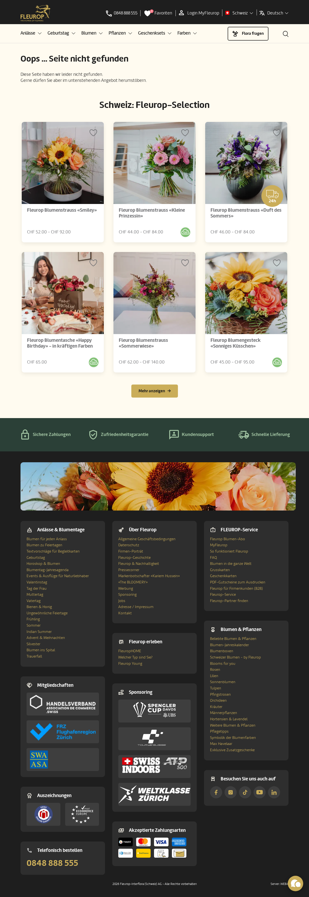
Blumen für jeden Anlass (47, 539)
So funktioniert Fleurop (229, 551)
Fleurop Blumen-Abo (227, 539)
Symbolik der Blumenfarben (233, 738)
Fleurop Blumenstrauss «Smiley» (62, 210)
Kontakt (125, 613)
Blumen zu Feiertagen (44, 545)
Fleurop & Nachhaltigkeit (138, 563)
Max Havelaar (221, 744)
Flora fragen (253, 33)
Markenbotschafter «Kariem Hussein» (149, 576)
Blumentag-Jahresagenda (48, 570)
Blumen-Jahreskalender (229, 645)
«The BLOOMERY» (133, 582)
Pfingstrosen (220, 694)
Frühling (33, 619)
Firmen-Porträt (130, 551)
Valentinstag (37, 582)
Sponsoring (127, 594)
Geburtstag (36, 557)
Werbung (125, 588)
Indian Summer (39, 632)
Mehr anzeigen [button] (152, 390)
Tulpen (215, 688)
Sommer (34, 625)
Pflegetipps (219, 731)
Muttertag (35, 594)
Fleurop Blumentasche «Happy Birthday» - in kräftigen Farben (60, 343)
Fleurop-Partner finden (229, 601)
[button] (31, 33)
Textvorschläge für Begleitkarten (53, 551)
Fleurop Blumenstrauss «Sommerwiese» (143, 343)
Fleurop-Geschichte (134, 557)
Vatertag (34, 601)
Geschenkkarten (223, 576)
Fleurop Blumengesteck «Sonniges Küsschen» (236, 343)
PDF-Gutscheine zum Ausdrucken (237, 582)
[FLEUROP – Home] (35, 13)
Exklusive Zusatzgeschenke (232, 750)
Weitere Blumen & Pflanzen (232, 725)
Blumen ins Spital (41, 650)
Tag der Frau (37, 588)
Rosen (215, 669)
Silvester (33, 644)
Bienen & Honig (39, 607)
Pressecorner (128, 570)
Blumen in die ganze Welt (231, 563)
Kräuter (216, 707)
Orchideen (218, 700)
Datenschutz (128, 545)
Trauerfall (34, 656)
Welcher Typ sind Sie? (135, 657)
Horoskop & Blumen (43, 563)
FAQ (213, 557)
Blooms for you (222, 663)
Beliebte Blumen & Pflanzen (233, 639)
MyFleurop (218, 545)
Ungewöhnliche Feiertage (47, 613)
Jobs (121, 601)
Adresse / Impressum (136, 607)
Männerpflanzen (223, 713)
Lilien (214, 676)
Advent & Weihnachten (46, 638)
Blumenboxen (221, 651)
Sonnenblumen (222, 682)
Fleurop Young (130, 663)
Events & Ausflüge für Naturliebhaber (58, 576)
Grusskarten (220, 570)
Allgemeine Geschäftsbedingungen (147, 539)
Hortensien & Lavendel (228, 719)
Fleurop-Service (223, 594)
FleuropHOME (129, 651)
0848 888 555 (52, 863)
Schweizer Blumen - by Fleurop (235, 657)
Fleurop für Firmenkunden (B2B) (236, 588)
